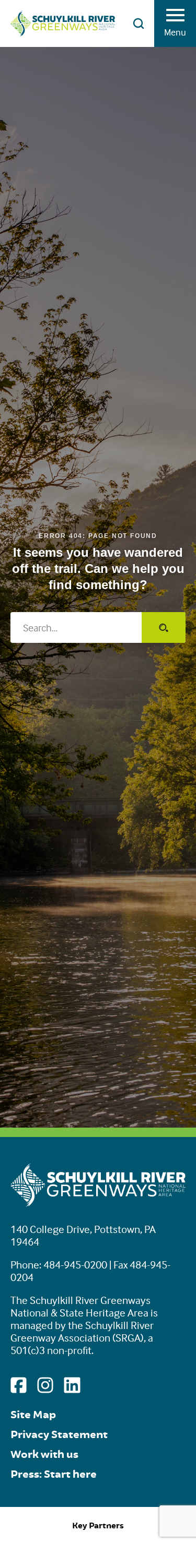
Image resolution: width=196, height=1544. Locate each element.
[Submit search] (164, 627)
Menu (175, 32)
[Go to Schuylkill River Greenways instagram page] (45, 1385)
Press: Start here (53, 1474)
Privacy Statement (59, 1435)
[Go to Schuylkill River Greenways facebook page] (18, 1385)
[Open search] (138, 23)
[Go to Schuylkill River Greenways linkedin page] (72, 1385)
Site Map (33, 1415)
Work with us (44, 1454)
